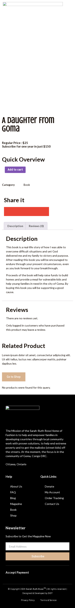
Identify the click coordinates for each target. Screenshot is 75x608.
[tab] (15, 226)
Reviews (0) (36, 226)
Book (27, 184)
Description (15, 226)
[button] (69, 14)
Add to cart (15, 170)
